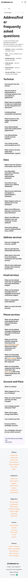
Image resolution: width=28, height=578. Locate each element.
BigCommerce (14, 485)
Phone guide (14, 516)
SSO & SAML (14, 532)
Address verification (14, 546)
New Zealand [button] (15, 566)
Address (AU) (14, 455)
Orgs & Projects (14, 525)
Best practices (14, 506)
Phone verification (14, 464)
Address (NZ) (14, 457)
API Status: (13, 574)
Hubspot (14, 488)
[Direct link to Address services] (2, 237)
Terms (11, 572)
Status (14, 469)
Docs (4, 8)
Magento (14, 483)
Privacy (16, 572)
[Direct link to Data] (2, 160)
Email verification (14, 462)
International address (14, 509)
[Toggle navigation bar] (25, 2)
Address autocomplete (14, 548)
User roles (14, 530)
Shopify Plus (14, 478)
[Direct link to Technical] (2, 79)
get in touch (18, 46)
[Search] (22, 2)
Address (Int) (14, 460)
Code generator (14, 504)
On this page (7, 12)
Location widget (14, 511)
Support (14, 537)
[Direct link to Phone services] (2, 315)
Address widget (14, 502)
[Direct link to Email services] (2, 275)
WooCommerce (14, 481)
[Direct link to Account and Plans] (2, 382)
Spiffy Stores (14, 490)
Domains (14, 527)
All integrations (14, 492)
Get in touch (8, 442)
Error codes (14, 467)
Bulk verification (14, 551)
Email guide (14, 513)
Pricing (14, 534)
